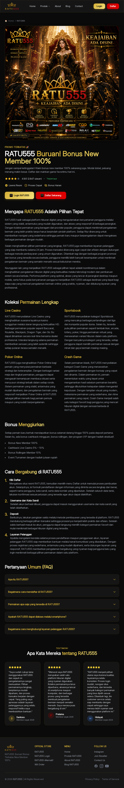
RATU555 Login (42, 756)
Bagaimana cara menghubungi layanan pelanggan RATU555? (41, 629)
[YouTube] (107, 766)
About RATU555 (72, 760)
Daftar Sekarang (53, 195)
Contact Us (99, 760)
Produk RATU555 (73, 756)
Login (99, 6)
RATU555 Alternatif (44, 760)
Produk (44, 6)
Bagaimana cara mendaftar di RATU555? (30, 591)
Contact (79, 6)
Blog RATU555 (71, 764)
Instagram (99, 751)
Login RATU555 (21, 195)
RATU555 (39, 751)
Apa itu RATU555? (18, 579)
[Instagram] (101, 766)
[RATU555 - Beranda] (12, 6)
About (58, 6)
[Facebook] (96, 766)
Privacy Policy (92, 779)
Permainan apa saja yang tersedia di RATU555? (34, 604)
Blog (68, 6)
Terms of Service (110, 779)
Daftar (113, 6)
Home (33, 6)
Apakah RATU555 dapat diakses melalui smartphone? (37, 616)
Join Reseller (100, 756)
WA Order (39, 764)
